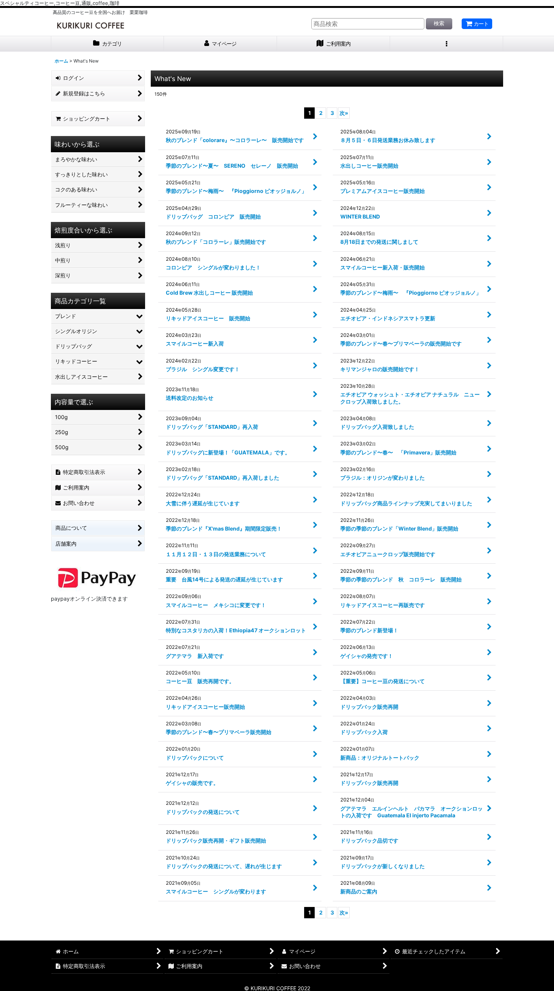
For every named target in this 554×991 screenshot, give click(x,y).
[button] (446, 44)
